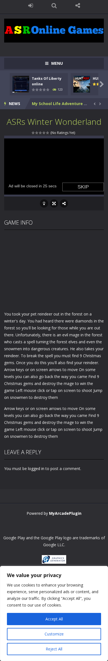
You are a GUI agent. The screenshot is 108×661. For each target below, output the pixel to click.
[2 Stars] (37, 132)
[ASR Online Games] (54, 30)
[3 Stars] (40, 132)
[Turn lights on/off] (44, 203)
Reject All (54, 649)
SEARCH (54, 5)
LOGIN (30, 5)
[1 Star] (33, 132)
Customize (54, 634)
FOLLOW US (77, 5)
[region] (54, 613)
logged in (36, 468)
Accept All (54, 619)
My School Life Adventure (57, 103)
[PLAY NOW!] (20, 83)
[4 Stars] (44, 132)
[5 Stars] (48, 132)
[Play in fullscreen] (54, 203)
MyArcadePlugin (65, 513)
